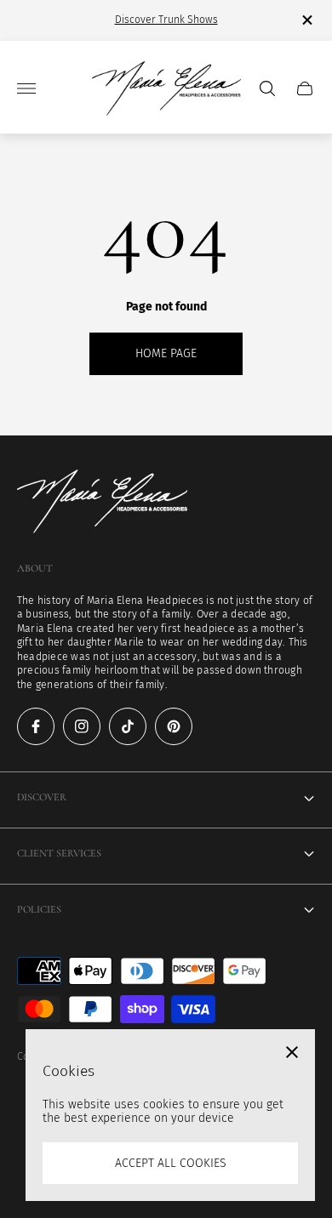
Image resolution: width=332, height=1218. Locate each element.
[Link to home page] (102, 503)
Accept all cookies (170, 1163)
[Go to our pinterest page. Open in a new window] (173, 726)
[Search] (267, 88)
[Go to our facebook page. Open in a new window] (35, 726)
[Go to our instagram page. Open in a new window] (81, 726)
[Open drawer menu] (26, 88)
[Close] (292, 1052)
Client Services (59, 853)
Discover (41, 797)
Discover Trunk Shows (166, 20)
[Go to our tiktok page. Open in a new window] (127, 726)
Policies (39, 909)
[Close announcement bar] (306, 20)
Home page (166, 353)
